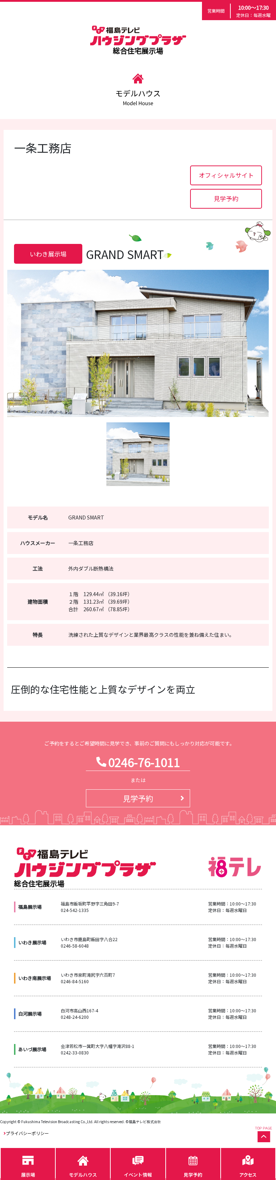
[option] (138, 343)
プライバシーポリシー (27, 1133)
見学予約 (226, 198)
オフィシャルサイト (226, 175)
